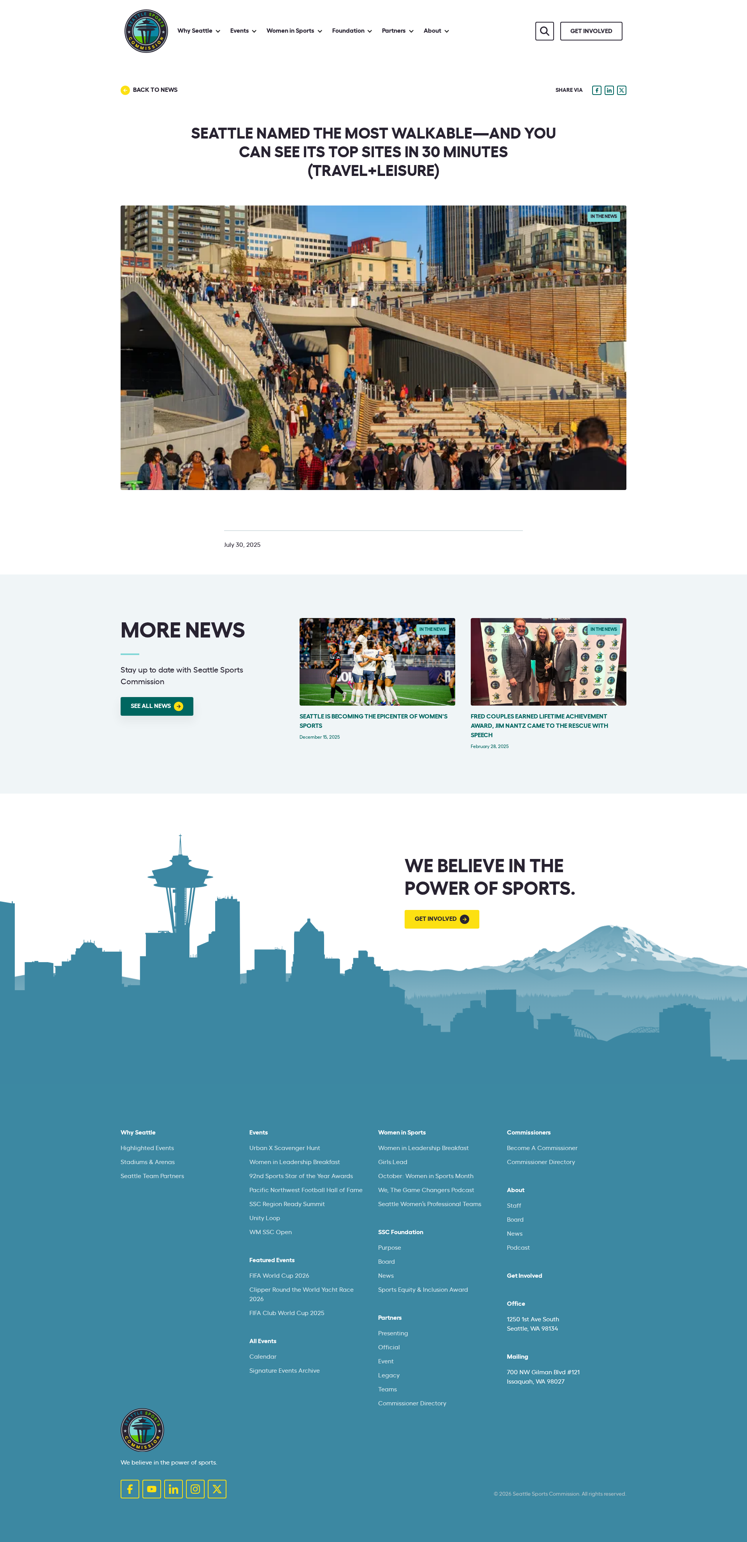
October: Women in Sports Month (425, 1176)
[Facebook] (130, 1489)
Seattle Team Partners (152, 1176)
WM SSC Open (270, 1232)
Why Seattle (138, 1132)
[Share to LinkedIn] (609, 90)
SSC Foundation (400, 1232)
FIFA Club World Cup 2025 (286, 1313)
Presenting (393, 1333)
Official (389, 1347)
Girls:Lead (392, 1162)
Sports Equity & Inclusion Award (423, 1290)
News (386, 1276)
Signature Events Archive (284, 1371)
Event (386, 1361)
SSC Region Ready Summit (287, 1204)
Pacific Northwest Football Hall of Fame (306, 1190)
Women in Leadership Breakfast (294, 1162)
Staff (514, 1206)
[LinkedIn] (173, 1489)
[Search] (544, 31)
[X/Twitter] (217, 1489)
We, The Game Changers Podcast (426, 1190)
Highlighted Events (147, 1148)
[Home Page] (142, 1430)
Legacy (389, 1375)
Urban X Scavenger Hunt (284, 1148)
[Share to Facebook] (596, 90)
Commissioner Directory (412, 1403)
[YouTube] (151, 1489)
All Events (263, 1341)
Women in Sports (402, 1132)
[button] (199, 31)
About (515, 1190)
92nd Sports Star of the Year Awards (301, 1176)
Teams (387, 1389)
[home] (146, 31)
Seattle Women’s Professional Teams (429, 1204)
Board (386, 1262)
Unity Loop (264, 1218)
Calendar (263, 1357)
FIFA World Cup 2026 (279, 1276)
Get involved (591, 31)
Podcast (518, 1248)
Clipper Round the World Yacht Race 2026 (301, 1294)
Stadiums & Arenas (148, 1162)
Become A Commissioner (542, 1148)
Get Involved (524, 1276)
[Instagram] (195, 1489)
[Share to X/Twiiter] (621, 90)
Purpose (389, 1248)
